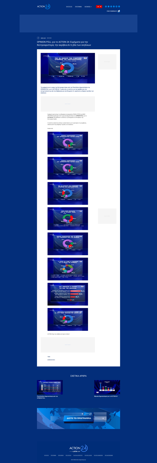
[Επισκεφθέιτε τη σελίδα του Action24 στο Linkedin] (111, 7)
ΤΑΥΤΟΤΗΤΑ (69, 6)
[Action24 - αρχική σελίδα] (43, 9)
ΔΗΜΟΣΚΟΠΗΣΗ (51, 359)
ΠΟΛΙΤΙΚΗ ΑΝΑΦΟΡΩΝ (98, 455)
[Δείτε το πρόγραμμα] (78, 418)
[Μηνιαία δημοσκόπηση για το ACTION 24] (107, 387)
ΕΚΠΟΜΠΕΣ (87, 6)
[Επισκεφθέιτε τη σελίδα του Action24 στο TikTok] (114, 7)
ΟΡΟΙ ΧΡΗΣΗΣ (68, 455)
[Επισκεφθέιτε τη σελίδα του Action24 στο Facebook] (106, 7)
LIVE (98, 6)
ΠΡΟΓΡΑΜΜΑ (78, 6)
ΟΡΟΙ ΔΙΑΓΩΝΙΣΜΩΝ (109, 455)
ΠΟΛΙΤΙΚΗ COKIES (88, 455)
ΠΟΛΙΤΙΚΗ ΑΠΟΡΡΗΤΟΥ (78, 455)
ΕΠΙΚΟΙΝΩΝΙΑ (61, 455)
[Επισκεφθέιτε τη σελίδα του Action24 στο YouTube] (116, 7)
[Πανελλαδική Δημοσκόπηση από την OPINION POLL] (50, 387)
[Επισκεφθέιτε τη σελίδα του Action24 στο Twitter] (109, 7)
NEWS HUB (43, 38)
